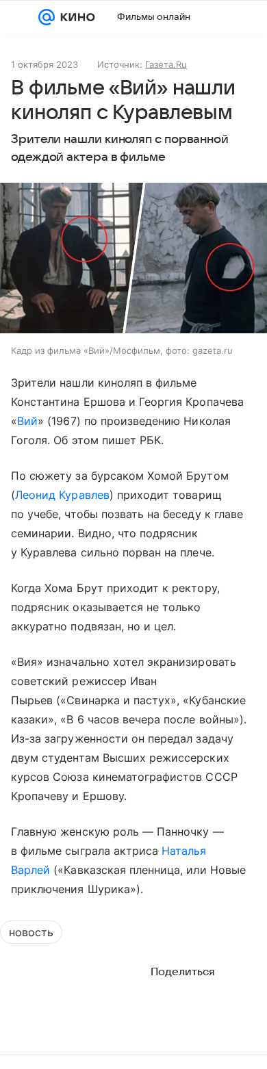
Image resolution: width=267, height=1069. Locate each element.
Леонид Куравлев (62, 495)
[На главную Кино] (75, 17)
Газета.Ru (166, 64)
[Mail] (46, 17)
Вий (27, 421)
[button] (133, 259)
